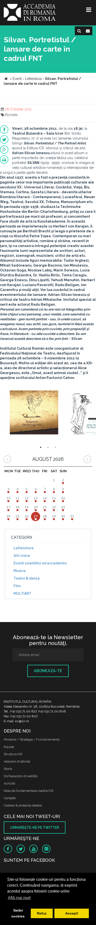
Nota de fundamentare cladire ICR (28, 791)
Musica (20, 571)
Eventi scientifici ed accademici (40, 563)
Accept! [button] (71, 913)
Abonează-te (48, 670)
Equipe (9, 747)
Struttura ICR (13, 754)
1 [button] (40, 447)
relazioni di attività (17, 761)
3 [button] (55, 447)
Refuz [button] (42, 913)
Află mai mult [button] (19, 898)
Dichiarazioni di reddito (20, 776)
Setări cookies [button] (18, 913)
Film (17, 586)
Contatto (10, 798)
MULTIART (22, 593)
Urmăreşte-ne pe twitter (34, 827)
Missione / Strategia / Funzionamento (32, 739)
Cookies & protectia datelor (23, 805)
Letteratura (23, 548)
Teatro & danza (27, 578)
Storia (8, 769)
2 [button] (48, 447)
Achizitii (9, 783)
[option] (34, 413)
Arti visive (22, 556)
